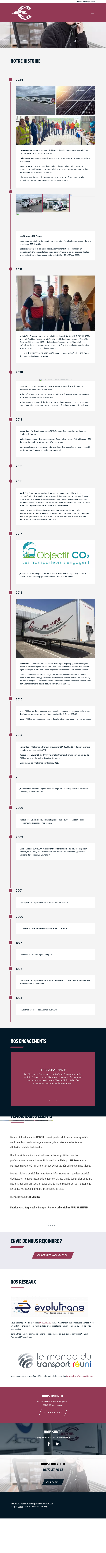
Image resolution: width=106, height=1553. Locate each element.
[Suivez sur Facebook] (48, 1444)
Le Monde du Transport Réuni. (79, 1376)
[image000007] (29, 214)
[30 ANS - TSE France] (29, 211)
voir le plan (52, 1412)
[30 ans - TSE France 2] (56, 211)
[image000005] (82, 196)
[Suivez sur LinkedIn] (58, 1444)
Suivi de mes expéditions (85, 1)
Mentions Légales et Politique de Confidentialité (32, 1503)
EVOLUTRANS (45, 1323)
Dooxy (20, 1506)
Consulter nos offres (52, 1255)
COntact (52, 1482)
